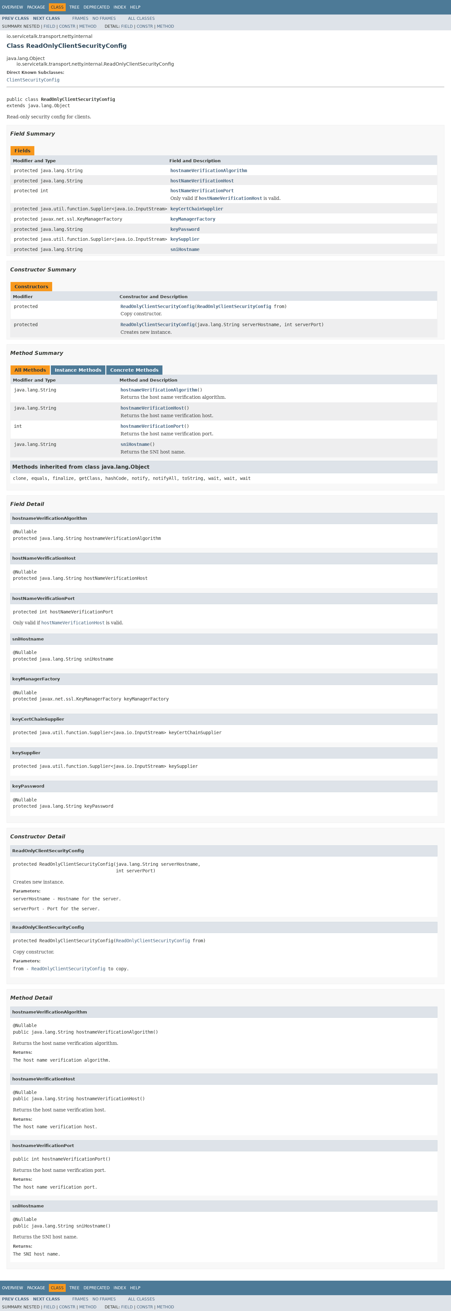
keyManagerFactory (192, 219)
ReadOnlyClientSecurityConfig (157, 306)
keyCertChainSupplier (196, 208)
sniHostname (184, 249)
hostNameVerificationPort (202, 190)
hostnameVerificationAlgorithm (208, 170)
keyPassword (184, 229)
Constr (67, 26)
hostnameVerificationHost (152, 408)
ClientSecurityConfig (33, 79)
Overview (12, 7)
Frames (80, 18)
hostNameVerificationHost (202, 180)
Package (36, 7)
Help (135, 7)
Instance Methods (78, 370)
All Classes (141, 18)
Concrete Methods (134, 370)
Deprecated (97, 7)
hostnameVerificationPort (152, 426)
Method (87, 26)
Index (120, 7)
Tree (74, 7)
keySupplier (184, 239)
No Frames (104, 18)
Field (49, 26)
